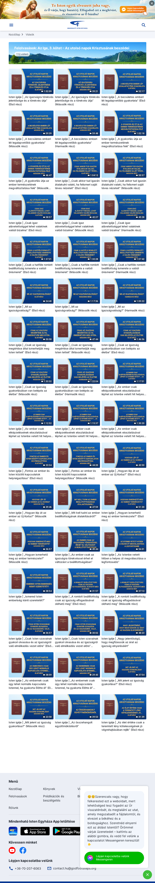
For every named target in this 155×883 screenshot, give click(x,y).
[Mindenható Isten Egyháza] (77, 25)
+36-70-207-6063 (28, 868)
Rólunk (13, 808)
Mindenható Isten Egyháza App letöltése (42, 821)
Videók (30, 34)
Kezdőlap (14, 34)
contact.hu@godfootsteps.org (74, 868)
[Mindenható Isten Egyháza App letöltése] (13, 831)
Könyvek (49, 789)
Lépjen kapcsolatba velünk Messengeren (112, 858)
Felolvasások (18, 796)
